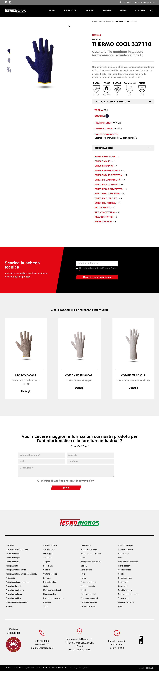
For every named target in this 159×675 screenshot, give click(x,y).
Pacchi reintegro (125, 590)
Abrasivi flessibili (50, 545)
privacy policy (86, 481)
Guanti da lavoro (106, 21)
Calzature (10, 545)
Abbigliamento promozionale (18, 582)
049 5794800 (42, 641)
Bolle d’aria (48, 566)
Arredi (83, 590)
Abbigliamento (12, 566)
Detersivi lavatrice (88, 606)
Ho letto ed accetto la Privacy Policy (98, 269)
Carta (83, 558)
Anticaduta (10, 578)
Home (94, 21)
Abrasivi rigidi (49, 550)
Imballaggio (48, 554)
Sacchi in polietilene (89, 550)
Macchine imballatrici (52, 590)
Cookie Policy (72, 668)
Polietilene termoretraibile (53, 598)
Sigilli (45, 606)
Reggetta (47, 602)
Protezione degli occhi (15, 590)
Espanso (47, 578)
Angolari (46, 562)
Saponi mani (123, 554)
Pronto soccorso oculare (128, 594)
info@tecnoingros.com (42, 648)
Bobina (84, 566)
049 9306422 (42, 644)
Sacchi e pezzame (125, 550)
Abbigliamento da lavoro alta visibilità (21, 574)
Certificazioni (104, 148)
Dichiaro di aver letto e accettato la (68, 481)
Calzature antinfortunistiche (17, 550)
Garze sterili (123, 586)
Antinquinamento (88, 586)
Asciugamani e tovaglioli (91, 562)
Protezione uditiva (13, 598)
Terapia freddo (124, 598)
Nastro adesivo (49, 594)
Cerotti (121, 574)
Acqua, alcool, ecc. (88, 582)
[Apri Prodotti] (75, 10)
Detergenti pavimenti (89, 598)
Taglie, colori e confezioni (112, 101)
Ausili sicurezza (124, 570)
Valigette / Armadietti (126, 602)
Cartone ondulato (50, 574)
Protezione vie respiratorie (16, 602)
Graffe (45, 586)
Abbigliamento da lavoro (16, 570)
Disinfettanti (123, 582)
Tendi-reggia (86, 545)
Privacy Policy (84, 668)
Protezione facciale (14, 586)
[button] (151, 11)
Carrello (46, 570)
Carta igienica (86, 570)
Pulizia (83, 578)
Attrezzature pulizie (88, 594)
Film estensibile (49, 582)
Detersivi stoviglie (125, 545)
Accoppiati (47, 558)
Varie (83, 574)
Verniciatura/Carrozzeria (91, 554)
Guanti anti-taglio (13, 558)
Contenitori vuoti (125, 578)
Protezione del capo (14, 594)
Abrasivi (9, 606)
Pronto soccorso (125, 566)
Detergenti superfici (89, 602)
